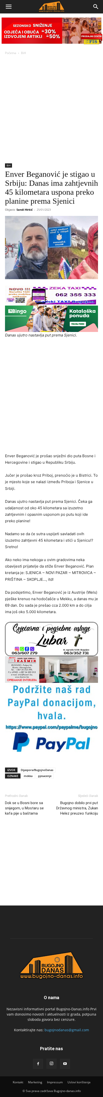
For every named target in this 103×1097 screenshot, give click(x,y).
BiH (23, 53)
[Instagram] (51, 1064)
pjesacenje (45, 776)
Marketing (35, 1082)
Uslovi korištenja (79, 1082)
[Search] (96, 6)
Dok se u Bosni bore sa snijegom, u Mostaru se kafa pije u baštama (24, 808)
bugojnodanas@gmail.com (66, 1030)
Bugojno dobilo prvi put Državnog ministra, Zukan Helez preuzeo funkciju (77, 808)
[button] (8, 6)
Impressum (55, 1082)
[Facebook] (38, 1064)
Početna (10, 53)
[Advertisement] (51, 109)
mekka (28, 776)
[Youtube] (65, 1064)
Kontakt (18, 1082)
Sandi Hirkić (24, 209)
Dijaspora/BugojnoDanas (37, 770)
